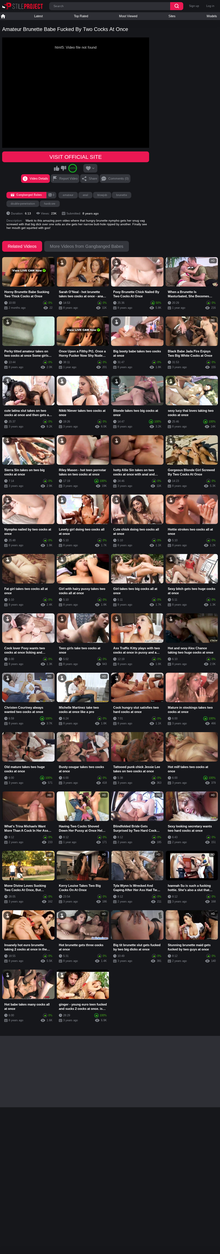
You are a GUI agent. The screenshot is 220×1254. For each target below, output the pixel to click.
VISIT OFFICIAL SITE (75, 157)
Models (212, 16)
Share (93, 178)
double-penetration (23, 203)
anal (85, 195)
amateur (68, 195)
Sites (172, 16)
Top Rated (81, 16)
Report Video (68, 178)
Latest (38, 16)
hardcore (49, 203)
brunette (121, 195)
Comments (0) (118, 178)
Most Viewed (128, 16)
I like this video (57, 168)
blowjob (102, 195)
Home (3, 16)
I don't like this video (63, 168)
